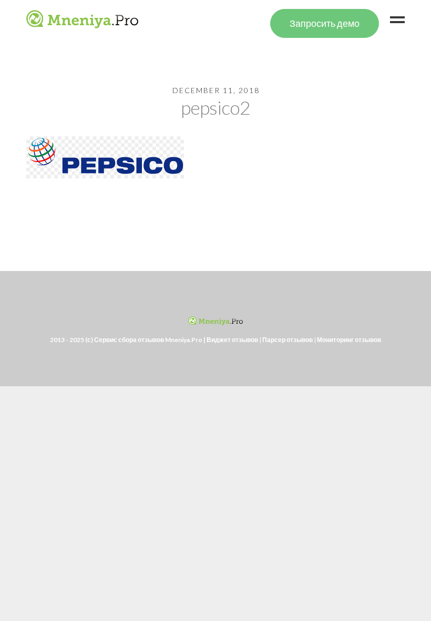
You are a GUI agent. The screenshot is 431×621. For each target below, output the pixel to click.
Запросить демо (325, 23)
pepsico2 (215, 107)
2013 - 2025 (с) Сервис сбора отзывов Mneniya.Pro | (128, 340)
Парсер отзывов (287, 340)
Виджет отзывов (232, 340)
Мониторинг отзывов (349, 340)
